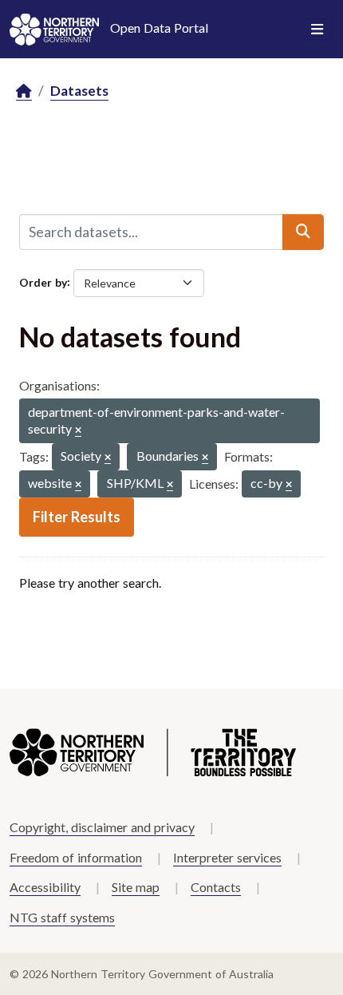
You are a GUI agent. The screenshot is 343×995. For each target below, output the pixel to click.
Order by (43, 281)
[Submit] (303, 231)
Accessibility (45, 886)
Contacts (216, 886)
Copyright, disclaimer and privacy (102, 826)
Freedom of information (76, 857)
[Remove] (78, 431)
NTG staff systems (62, 917)
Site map (136, 886)
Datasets (79, 90)
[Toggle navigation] (317, 29)
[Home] (24, 91)
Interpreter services (227, 857)
